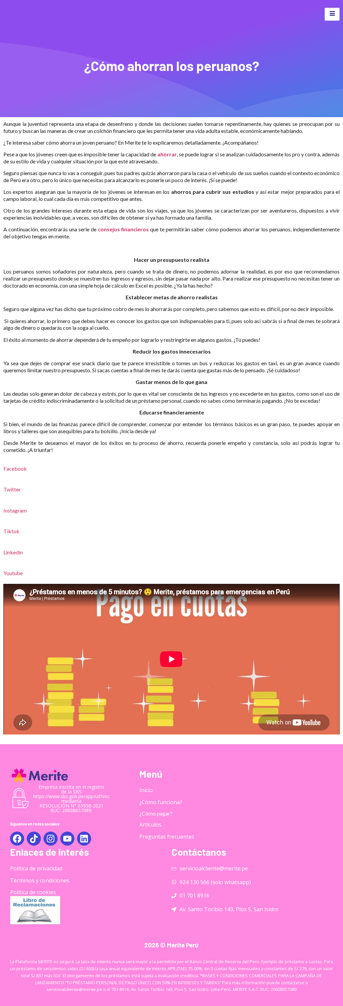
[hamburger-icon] (332, 14)
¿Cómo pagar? (156, 813)
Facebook (15, 468)
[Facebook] (17, 839)
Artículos (150, 824)
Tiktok (11, 531)
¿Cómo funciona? (160, 802)
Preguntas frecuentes (166, 836)
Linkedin (13, 552)
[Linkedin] (84, 839)
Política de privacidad (36, 868)
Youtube (13, 573)
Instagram (15, 510)
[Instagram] (51, 839)
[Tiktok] (34, 839)
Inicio (146, 790)
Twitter (12, 489)
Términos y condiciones (39, 880)
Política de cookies (33, 892)
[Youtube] (67, 839)
